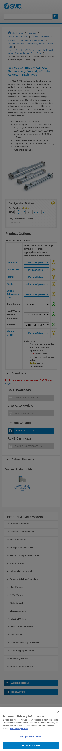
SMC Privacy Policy (19, 728)
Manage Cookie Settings (31, 737)
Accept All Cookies (31, 745)
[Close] (58, 711)
